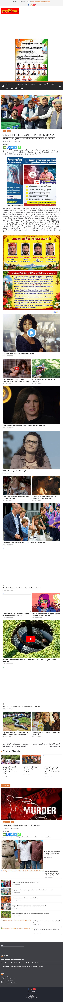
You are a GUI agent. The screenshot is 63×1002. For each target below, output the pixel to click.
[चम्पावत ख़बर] (3, 86)
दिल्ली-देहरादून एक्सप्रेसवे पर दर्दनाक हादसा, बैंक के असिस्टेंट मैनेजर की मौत (46, 921)
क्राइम (52, 84)
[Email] (4, 147)
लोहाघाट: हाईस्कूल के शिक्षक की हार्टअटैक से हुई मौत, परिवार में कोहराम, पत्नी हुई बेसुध (46, 745)
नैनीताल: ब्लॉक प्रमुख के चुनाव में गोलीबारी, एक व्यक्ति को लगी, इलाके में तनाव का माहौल (10, 770)
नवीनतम (21, 88)
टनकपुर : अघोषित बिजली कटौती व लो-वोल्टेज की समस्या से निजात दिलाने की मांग (52, 770)
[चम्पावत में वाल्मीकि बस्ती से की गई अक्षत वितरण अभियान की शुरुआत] (31, 756)
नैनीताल (12, 822)
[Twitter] (15, 147)
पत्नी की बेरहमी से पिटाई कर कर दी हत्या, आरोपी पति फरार (21, 825)
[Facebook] (8, 147)
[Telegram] (12, 147)
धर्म (16, 88)
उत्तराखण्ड (8, 84)
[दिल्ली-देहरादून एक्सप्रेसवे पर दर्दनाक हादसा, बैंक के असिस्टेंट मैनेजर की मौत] (16, 923)
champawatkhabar (16, 141)
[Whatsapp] (19, 147)
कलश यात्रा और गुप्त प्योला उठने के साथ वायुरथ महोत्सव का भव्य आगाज (26, 882)
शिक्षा (11, 88)
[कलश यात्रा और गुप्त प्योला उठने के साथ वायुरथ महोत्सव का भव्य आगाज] (6, 883)
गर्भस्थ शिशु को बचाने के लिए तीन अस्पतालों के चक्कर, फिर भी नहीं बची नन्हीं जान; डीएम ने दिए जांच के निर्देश (52, 873)
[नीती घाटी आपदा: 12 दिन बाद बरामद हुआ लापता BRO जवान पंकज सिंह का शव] (17, 931)
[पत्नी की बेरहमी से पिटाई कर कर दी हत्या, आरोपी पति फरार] (31, 804)
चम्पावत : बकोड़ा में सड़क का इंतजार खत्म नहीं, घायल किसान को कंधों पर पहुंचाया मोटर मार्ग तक (30, 913)
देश (7, 88)
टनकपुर (39, 84)
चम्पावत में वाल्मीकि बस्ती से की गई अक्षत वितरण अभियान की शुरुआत (31, 769)
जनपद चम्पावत (19, 84)
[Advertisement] (31, 27)
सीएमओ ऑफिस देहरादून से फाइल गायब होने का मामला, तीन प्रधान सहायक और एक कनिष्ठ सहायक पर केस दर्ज (16, 745)
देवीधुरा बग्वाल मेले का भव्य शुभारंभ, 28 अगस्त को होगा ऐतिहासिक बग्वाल (26, 898)
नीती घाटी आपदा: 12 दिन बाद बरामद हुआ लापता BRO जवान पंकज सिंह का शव (47, 930)
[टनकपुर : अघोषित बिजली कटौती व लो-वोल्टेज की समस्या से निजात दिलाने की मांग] (52, 756)
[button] (12, 84)
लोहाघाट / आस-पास (30, 84)
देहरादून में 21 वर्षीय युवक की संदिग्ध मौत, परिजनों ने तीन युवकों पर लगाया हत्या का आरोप (29, 906)
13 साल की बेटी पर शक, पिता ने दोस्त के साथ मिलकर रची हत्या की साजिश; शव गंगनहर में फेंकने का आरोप (52, 853)
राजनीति (46, 84)
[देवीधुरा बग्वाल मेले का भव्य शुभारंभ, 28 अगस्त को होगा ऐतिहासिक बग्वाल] (6, 899)
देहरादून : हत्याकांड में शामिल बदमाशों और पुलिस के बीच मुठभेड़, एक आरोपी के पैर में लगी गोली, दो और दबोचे (32, 890)
